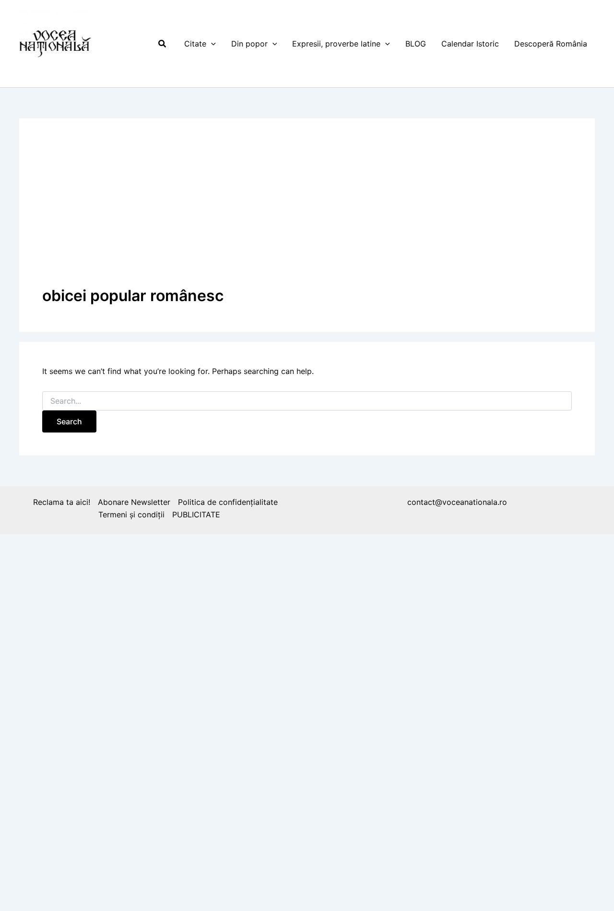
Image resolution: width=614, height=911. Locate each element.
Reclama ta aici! (61, 502)
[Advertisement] (307, 213)
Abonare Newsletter (134, 502)
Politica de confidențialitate (228, 502)
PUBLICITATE (196, 514)
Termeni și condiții (131, 514)
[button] (162, 44)
